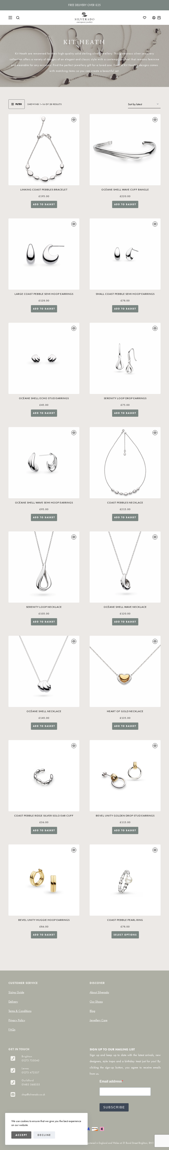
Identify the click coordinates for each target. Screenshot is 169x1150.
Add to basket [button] (44, 204)
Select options (125, 934)
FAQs (11, 1029)
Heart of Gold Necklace (125, 711)
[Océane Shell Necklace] (43, 671)
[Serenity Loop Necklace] (43, 567)
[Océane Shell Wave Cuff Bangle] (125, 149)
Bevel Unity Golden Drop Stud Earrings (125, 815)
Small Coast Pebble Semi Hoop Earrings (125, 293)
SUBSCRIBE (114, 1107)
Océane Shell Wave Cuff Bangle (125, 189)
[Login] (153, 17)
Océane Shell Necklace (44, 711)
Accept (21, 1135)
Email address (111, 1081)
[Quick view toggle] (73, 119)
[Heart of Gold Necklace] (125, 671)
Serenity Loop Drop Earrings (125, 398)
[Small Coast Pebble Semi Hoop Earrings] (125, 254)
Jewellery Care (98, 1020)
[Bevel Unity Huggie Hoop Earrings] (43, 880)
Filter (18, 104)
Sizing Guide (16, 992)
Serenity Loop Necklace (44, 606)
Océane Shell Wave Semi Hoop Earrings (44, 502)
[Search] (17, 17)
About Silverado (99, 992)
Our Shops (96, 1001)
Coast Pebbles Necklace (125, 502)
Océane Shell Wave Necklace (125, 606)
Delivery (13, 1001)
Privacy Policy (16, 1020)
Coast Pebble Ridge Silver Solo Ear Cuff (44, 815)
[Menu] (10, 17)
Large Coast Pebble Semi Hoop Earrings (44, 293)
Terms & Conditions (19, 1011)
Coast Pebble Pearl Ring (125, 919)
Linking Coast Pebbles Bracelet (44, 189)
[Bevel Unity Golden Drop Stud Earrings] (125, 775)
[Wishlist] (144, 17)
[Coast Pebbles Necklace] (125, 462)
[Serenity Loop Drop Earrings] (125, 358)
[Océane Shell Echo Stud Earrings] (43, 358)
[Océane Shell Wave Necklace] (125, 567)
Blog (92, 1011)
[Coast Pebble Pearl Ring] (125, 880)
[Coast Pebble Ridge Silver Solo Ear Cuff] (43, 775)
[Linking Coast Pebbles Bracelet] (43, 149)
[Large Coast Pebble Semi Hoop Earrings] (43, 254)
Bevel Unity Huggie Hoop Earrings (44, 919)
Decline (44, 1135)
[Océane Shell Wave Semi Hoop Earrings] (43, 462)
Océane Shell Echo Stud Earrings (44, 398)
